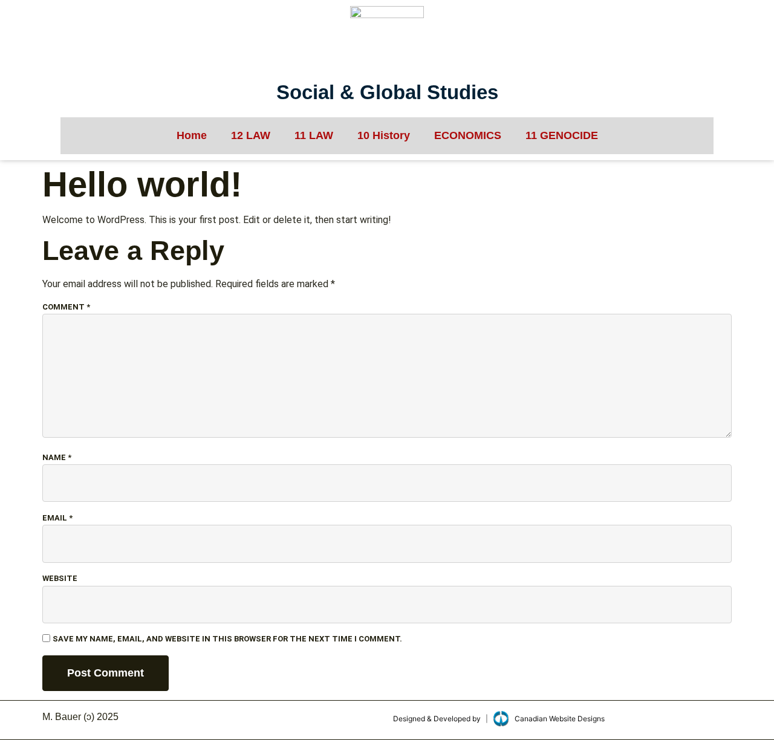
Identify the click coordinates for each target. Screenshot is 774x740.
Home (192, 135)
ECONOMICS (467, 135)
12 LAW (250, 135)
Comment (66, 306)
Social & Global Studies (387, 92)
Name (56, 457)
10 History (383, 135)
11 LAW (313, 135)
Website (59, 578)
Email (57, 517)
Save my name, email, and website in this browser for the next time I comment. (227, 638)
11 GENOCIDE (561, 135)
